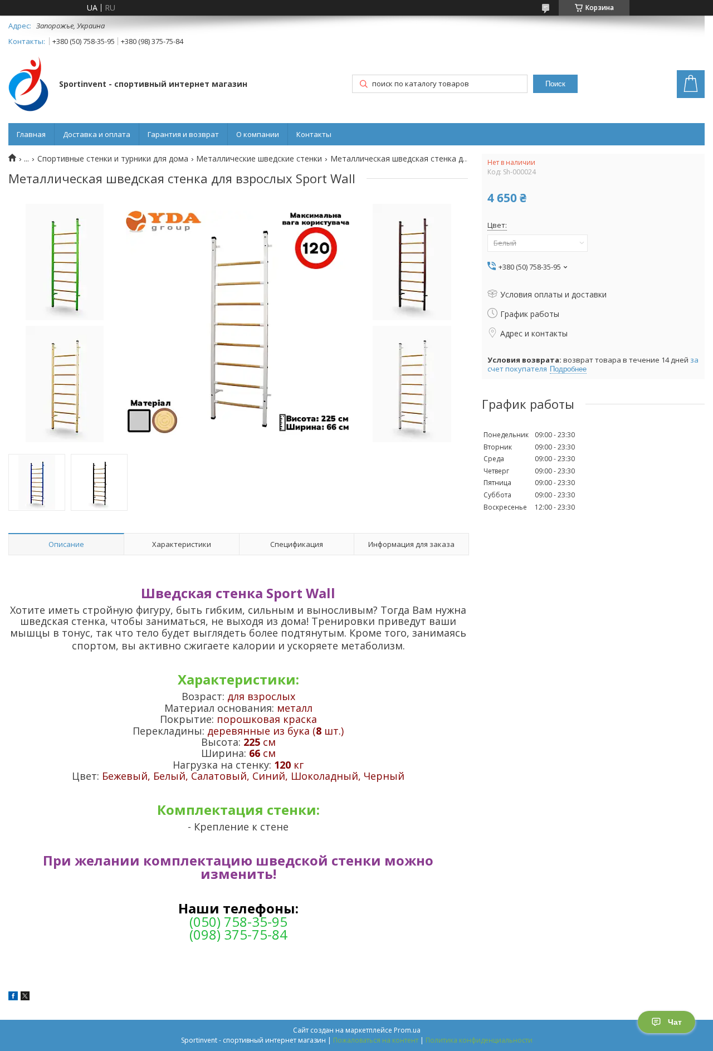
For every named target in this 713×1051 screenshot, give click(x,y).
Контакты (313, 134)
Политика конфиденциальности (479, 1040)
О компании (257, 134)
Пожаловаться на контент (375, 1040)
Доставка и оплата (96, 134)
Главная (31, 134)
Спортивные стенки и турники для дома (112, 159)
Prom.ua (407, 1030)
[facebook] (13, 997)
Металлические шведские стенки (259, 159)
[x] (25, 997)
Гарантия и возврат (183, 134)
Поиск (555, 84)
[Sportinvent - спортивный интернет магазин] (28, 85)
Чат (675, 1022)
